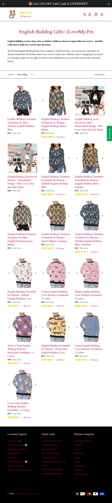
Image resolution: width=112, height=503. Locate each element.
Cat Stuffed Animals (51, 473)
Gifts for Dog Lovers (52, 441)
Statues (77, 470)
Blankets (78, 453)
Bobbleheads (80, 474)
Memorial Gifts (49, 457)
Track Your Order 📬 (18, 445)
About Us (12, 457)
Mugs (77, 457)
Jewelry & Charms (83, 441)
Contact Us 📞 (15, 441)
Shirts (77, 449)
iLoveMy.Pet (19, 494)
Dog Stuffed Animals (52, 469)
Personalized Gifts (51, 453)
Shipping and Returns (18, 449)
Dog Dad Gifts (49, 449)
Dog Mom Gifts (49, 445)
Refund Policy (14, 453)
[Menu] (101, 14)
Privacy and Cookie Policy (20, 470)
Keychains (79, 466)
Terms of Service (16, 466)
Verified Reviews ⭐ (17, 461)
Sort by (11, 75)
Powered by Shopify (33, 494)
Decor (77, 461)
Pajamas (78, 445)
